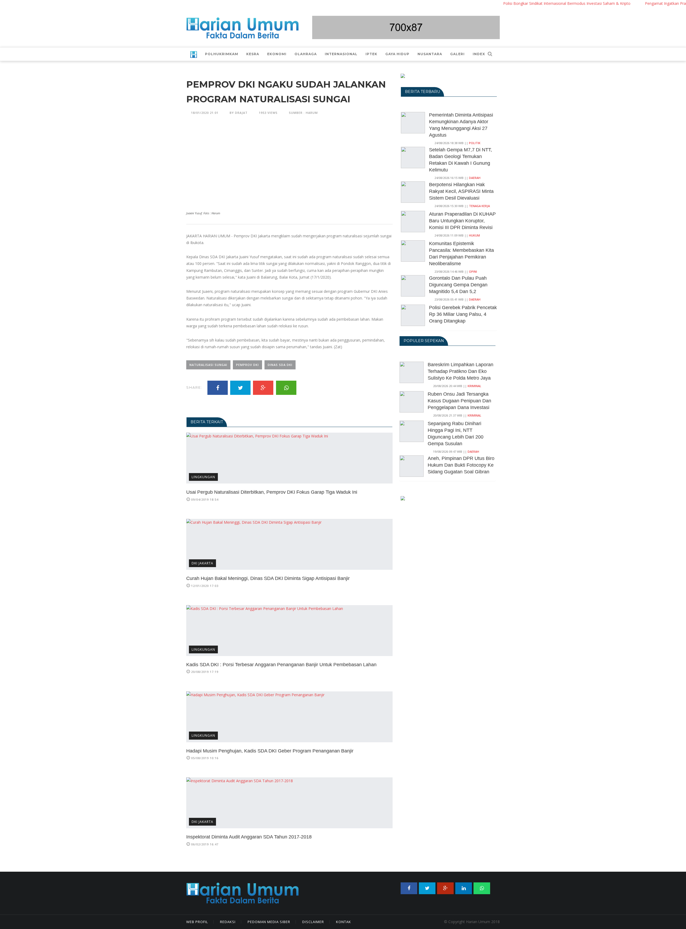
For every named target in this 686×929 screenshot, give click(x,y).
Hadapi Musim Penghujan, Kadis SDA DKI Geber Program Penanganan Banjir (269, 751)
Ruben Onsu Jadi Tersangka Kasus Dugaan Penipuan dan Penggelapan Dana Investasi (459, 400)
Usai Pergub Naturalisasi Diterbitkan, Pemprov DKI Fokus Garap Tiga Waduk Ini (271, 492)
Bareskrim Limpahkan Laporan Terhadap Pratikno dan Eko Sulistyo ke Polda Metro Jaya (460, 371)
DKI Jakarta (202, 563)
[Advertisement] (289, 169)
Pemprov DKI (247, 365)
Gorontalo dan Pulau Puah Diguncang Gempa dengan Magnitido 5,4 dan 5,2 (458, 284)
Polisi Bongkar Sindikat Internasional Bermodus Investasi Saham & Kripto (547, 3)
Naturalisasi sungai (208, 365)
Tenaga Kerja (479, 206)
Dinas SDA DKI (280, 365)
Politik (474, 143)
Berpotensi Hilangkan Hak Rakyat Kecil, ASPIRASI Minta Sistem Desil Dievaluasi (461, 191)
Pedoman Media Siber (269, 921)
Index (479, 54)
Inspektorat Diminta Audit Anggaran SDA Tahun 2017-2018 (249, 837)
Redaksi (228, 921)
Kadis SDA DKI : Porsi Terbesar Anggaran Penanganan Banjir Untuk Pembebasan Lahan (281, 664)
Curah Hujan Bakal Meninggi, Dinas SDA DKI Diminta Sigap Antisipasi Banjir (268, 578)
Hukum (474, 235)
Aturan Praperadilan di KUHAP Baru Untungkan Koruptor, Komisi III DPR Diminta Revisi (462, 220)
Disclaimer (313, 921)
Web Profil (197, 921)
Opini (473, 271)
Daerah (474, 178)
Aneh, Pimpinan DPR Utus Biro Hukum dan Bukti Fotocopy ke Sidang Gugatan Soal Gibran (461, 465)
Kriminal (474, 386)
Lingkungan (203, 477)
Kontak (343, 921)
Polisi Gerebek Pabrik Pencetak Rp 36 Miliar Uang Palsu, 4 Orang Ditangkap (463, 314)
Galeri (457, 54)
